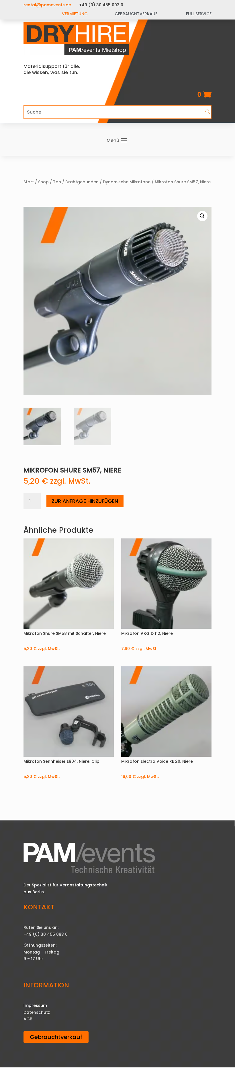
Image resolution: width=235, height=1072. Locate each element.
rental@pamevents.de (47, 5)
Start (28, 182)
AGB (27, 1019)
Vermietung (75, 14)
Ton (57, 182)
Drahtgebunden (82, 182)
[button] (202, 216)
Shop (43, 182)
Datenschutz (36, 1012)
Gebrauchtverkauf (56, 1037)
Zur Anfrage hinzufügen (85, 501)
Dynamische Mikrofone (126, 182)
